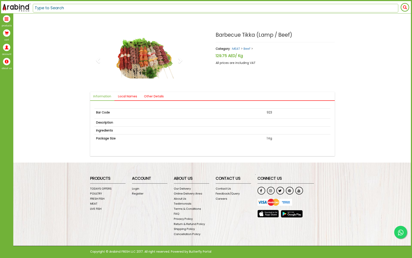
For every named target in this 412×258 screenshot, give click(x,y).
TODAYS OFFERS (101, 189)
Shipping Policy (184, 229)
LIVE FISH (95, 209)
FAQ (176, 214)
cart (7, 39)
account (6, 54)
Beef (247, 49)
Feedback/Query (228, 194)
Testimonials (182, 204)
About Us (180, 199)
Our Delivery (182, 189)
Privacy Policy (183, 219)
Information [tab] (102, 96)
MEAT (236, 49)
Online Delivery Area (188, 194)
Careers (221, 199)
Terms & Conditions (187, 209)
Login (135, 189)
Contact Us (223, 189)
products (7, 25)
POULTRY (96, 194)
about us (7, 68)
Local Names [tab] (127, 96)
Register (138, 194)
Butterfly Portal (200, 251)
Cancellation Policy (187, 234)
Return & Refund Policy (189, 224)
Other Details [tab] (154, 96)
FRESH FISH (97, 199)
